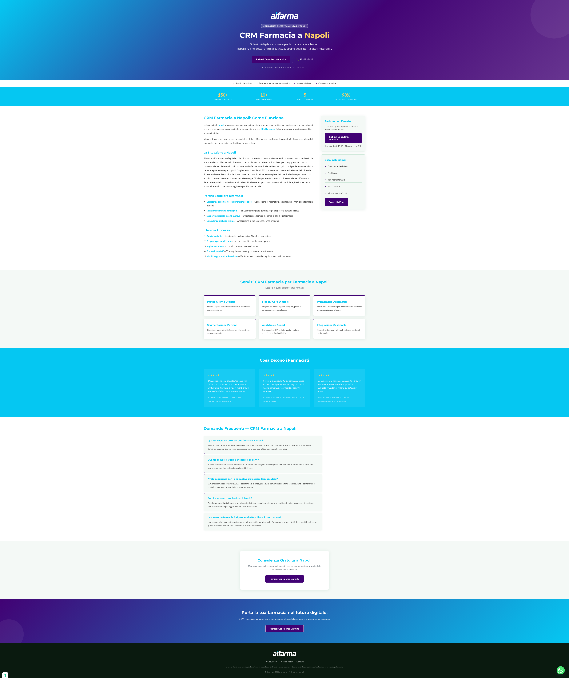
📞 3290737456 (304, 59)
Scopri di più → (336, 202)
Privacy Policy (271, 662)
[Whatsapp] (561, 670)
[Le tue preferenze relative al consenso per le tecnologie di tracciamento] (5, 675)
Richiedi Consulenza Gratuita (271, 59)
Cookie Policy (287, 662)
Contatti (300, 662)
